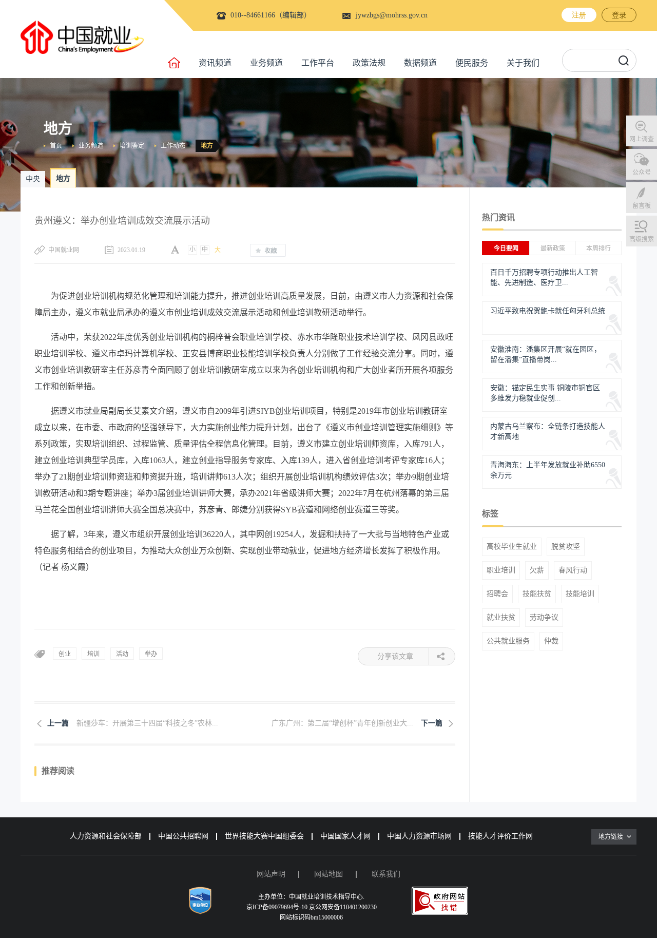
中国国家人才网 (345, 836)
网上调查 (641, 139)
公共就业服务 (508, 641)
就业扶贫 (501, 617)
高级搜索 (641, 239)
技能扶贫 (537, 594)
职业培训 (501, 570)
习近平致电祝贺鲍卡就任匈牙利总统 (547, 311)
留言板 (641, 205)
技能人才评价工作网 (500, 836)
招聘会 (497, 594)
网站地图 (328, 874)
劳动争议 (544, 617)
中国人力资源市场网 (419, 836)
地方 (207, 145)
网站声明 (271, 874)
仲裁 (551, 641)
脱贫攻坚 (565, 546)
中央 (33, 179)
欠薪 (537, 570)
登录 (619, 15)
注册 (579, 15)
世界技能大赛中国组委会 (264, 836)
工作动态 (173, 145)
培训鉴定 (132, 145)
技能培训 (580, 594)
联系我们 (386, 874)
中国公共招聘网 (183, 836)
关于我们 (523, 63)
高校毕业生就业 (512, 546)
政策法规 (369, 63)
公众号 (641, 172)
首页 (56, 145)
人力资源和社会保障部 (106, 836)
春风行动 (572, 570)
